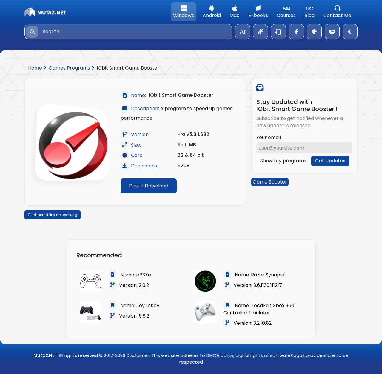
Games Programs (70, 67)
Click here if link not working (52, 214)
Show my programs (283, 160)
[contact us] (278, 31)
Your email (268, 137)
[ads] (260, 31)
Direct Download (148, 185)
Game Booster (270, 181)
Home (35, 67)
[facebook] (296, 31)
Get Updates (330, 160)
